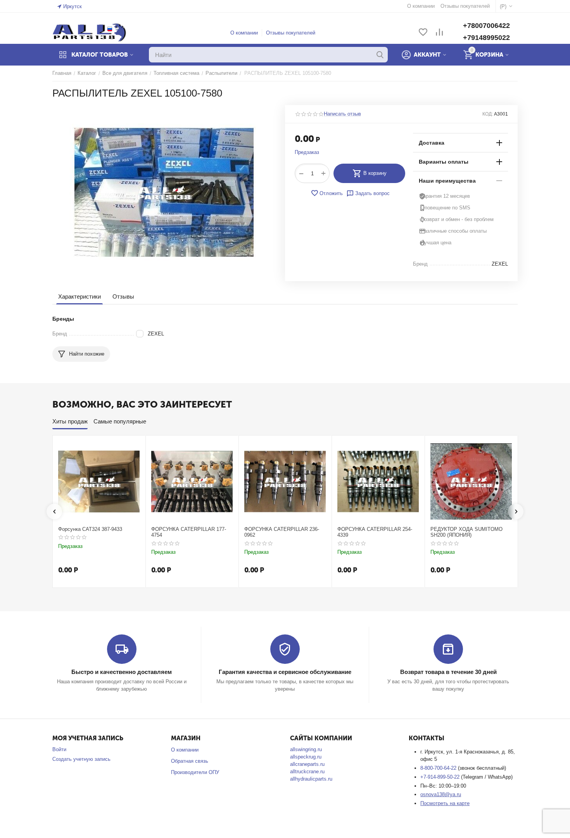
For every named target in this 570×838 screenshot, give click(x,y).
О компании (244, 33)
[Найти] (380, 54)
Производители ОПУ (195, 772)
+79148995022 (486, 37)
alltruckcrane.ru (307, 771)
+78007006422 (486, 25)
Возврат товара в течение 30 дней (448, 672)
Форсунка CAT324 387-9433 (90, 529)
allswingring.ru (306, 749)
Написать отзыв (342, 114)
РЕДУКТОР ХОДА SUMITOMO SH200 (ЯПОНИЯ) (466, 532)
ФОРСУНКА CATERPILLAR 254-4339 (374, 532)
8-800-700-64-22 (439, 768)
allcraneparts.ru (307, 764)
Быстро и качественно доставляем (121, 672)
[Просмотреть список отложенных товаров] (423, 32)
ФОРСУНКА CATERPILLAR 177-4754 (188, 532)
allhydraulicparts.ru (311, 779)
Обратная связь (189, 761)
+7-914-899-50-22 (440, 777)
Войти (59, 749)
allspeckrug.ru (305, 757)
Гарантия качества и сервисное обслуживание (285, 672)
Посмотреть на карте (445, 803)
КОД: (487, 114)
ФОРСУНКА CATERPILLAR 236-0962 (281, 532)
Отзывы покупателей (290, 33)
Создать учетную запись (81, 759)
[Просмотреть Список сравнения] (439, 32)
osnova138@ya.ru (440, 794)
